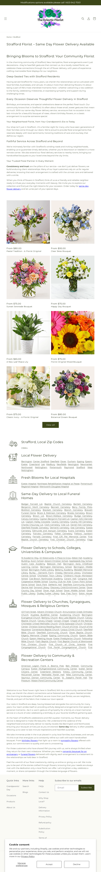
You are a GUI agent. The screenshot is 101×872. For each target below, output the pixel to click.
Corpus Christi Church (71, 629)
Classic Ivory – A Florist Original (22, 417)
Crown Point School (82, 581)
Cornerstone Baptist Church (45, 629)
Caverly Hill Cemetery (81, 522)
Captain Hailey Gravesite (38, 522)
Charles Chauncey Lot (32, 525)
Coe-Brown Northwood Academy (46, 578)
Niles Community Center (79, 674)
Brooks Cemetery (76, 513)
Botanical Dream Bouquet (64, 417)
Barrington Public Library (41, 569)
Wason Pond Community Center (47, 680)
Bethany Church (49, 617)
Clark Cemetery (52, 525)
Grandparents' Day (13, 788)
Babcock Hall (54, 564)
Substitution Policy (44, 830)
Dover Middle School (74, 590)
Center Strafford (41, 461)
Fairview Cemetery (43, 533)
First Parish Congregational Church (67, 647)
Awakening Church (70, 615)
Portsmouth (56, 467)
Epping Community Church (63, 635)
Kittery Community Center (77, 671)
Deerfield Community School (77, 584)
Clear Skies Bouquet (61, 251)
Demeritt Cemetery (59, 527)
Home (9, 37)
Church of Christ (70, 626)
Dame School (28, 584)
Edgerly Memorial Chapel (34, 635)
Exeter (24, 464)
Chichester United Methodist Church (39, 623)
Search (26, 786)
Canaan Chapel (61, 620)
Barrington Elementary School (56, 567)
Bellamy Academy (64, 569)
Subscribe (86, 787)
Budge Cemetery (83, 516)
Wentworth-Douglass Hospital (54, 486)
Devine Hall (27, 587)
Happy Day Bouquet (61, 306)
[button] (5, 19)
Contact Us (44, 792)
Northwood (26, 467)
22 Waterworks (46, 558)
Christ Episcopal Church (71, 623)
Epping (80, 461)
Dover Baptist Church (80, 632)
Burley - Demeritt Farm (41, 573)
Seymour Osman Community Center (40, 677)
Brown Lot (38, 516)
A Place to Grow (63, 558)
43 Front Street (28, 612)
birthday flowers (30, 740)
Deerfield (54, 461)
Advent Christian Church (49, 612)
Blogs (25, 792)
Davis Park (41, 584)
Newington (73, 464)
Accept (49, 864)
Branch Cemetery (73, 510)
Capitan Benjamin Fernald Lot (55, 519)
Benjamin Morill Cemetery (35, 507)
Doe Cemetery (77, 527)
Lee (43, 464)
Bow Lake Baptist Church (71, 617)
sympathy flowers (69, 740)
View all (50, 425)
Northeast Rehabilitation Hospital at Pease (58, 483)
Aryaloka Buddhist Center (44, 615)
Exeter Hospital (28, 483)
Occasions (11, 795)
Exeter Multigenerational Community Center (54, 668)
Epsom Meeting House (41, 638)
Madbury (50, 464)
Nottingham (41, 467)
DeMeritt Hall (55, 584)
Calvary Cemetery (30, 519)
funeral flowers (28, 754)
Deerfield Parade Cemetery (35, 527)
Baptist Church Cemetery (57, 504)
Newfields (61, 464)
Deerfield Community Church (52, 632)
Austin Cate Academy (33, 564)
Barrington (26, 461)
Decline (76, 864)
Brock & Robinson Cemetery (51, 513)
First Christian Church (33, 644)
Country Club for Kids (60, 581)
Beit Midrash (72, 666)
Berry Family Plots (82, 507)
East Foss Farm (69, 593)
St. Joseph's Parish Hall (74, 677)
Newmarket (86, 464)
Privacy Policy (28, 856)
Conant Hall (70, 578)
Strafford (80, 467)
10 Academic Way (30, 558)
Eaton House (85, 593)
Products (11, 801)
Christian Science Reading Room (45, 626)
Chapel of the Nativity (81, 620)
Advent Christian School (56, 561)
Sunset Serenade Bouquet (19, 306)
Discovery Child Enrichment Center (67, 587)
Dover (63, 461)
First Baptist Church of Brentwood (75, 641)
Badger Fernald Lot (31, 504)
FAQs (41, 786)
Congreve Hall (85, 578)
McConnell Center (30, 674)
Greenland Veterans (50, 671)
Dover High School (52, 590)
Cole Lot (65, 525)
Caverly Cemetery (60, 522)
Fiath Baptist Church (46, 641)
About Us (11, 807)
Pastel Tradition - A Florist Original (24, 251)
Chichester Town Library (49, 575)
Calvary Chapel (44, 620)
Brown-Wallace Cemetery (59, 516)
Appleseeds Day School (80, 561)
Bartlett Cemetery (82, 504)
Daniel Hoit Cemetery (81, 525)
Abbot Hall (77, 558)
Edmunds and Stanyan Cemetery (49, 530)
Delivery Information (44, 809)
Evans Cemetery (76, 530)
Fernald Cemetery (42, 536)
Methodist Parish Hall (53, 674)
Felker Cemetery (63, 533)
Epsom (88, 461)
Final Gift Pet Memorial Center (69, 536)
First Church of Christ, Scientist (67, 644)
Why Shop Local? (43, 800)
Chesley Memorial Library (67, 573)
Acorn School (37, 561)
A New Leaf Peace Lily (17, 362)
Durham (71, 461)
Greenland (34, 464)
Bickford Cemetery (31, 510)
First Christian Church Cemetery (67, 539)
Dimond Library (41, 587)
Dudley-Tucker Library (48, 593)
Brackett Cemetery (52, 510)
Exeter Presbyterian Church (67, 638)
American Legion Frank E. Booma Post (42, 666)
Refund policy (45, 822)
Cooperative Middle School (34, 581)
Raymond (69, 467)
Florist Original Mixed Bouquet (66, 362)
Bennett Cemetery (60, 507)
